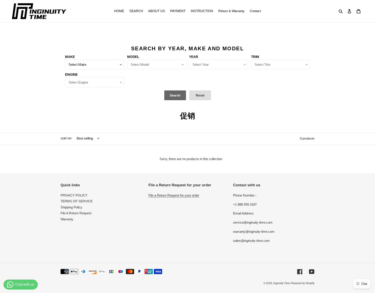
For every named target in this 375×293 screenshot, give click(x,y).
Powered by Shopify (302, 283)
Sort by (66, 138)
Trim (255, 57)
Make (70, 57)
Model (133, 57)
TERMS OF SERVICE (77, 201)
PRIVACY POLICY (74, 195)
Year (193, 57)
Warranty (67, 219)
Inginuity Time (281, 283)
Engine (71, 74)
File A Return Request (76, 213)
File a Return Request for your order (173, 195)
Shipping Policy (71, 207)
